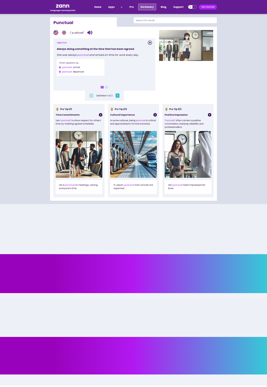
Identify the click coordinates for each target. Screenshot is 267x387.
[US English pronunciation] (55, 32)
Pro (131, 7)
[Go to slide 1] (102, 87)
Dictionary (147, 7)
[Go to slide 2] (106, 87)
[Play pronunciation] (150, 43)
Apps (111, 7)
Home (97, 7)
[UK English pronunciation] (64, 32)
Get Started (207, 6)
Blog (163, 7)
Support (178, 7)
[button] (89, 32)
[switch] (192, 7)
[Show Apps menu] (121, 7)
